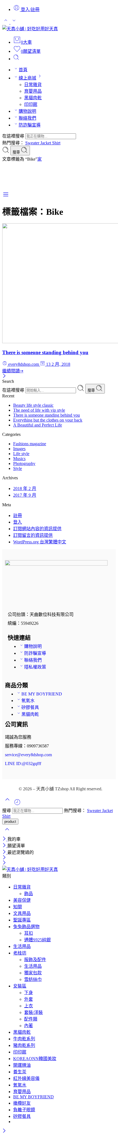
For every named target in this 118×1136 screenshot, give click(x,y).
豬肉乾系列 (24, 1045)
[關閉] (4, 376)
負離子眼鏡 (24, 1109)
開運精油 (22, 1065)
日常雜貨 (33, 84)
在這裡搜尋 (13, 136)
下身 (28, 992)
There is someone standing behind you (45, 352)
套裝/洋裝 (33, 1012)
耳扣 (28, 933)
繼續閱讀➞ (12, 370)
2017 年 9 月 (24, 495)
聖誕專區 (22, 920)
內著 (28, 1025)
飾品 (28, 893)
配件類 (30, 1019)
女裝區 (19, 986)
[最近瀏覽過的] (17, 804)
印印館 (30, 104)
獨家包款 (33, 972)
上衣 (28, 1005)
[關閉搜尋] (7, 832)
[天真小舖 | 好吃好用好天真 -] (30, 28)
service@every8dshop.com (28, 754)
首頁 (23, 69)
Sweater (32, 143)
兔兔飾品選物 (26, 926)
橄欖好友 (22, 1103)
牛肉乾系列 (24, 1038)
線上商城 (27, 78)
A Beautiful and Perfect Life (37, 425)
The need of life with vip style (39, 410)
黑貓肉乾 (33, 97)
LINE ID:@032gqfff (23, 763)
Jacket (46, 143)
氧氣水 (28, 700)
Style (17, 468)
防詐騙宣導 (30, 125)
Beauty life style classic (33, 405)
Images (19, 448)
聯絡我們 (27, 118)
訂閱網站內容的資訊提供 (37, 528)
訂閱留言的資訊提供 (33, 535)
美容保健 (22, 900)
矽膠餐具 (30, 707)
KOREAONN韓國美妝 (34, 1058)
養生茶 (19, 1071)
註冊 (17, 515)
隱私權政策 (35, 667)
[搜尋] (16, 58)
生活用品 (22, 946)
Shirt (56, 143)
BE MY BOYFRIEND (41, 694)
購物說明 (27, 111)
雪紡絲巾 (33, 979)
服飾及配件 (35, 959)
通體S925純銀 (37, 939)
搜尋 (17, 152)
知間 (17, 906)
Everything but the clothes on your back (47, 420)
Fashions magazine (29, 443)
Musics (19, 458)
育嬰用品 (33, 91)
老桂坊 (19, 953)
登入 (17, 522)
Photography (24, 463)
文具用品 (22, 913)
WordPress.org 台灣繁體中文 (39, 542)
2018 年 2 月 (24, 488)
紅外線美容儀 (26, 1078)
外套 (28, 999)
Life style (21, 453)
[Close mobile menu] (4, 863)
